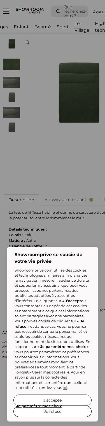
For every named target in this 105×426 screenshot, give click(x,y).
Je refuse (52, 411)
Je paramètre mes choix (39, 406)
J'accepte (52, 400)
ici (65, 387)
